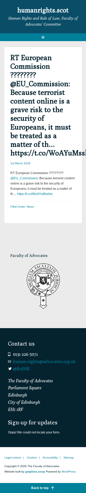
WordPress (69, 471)
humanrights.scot (43, 10)
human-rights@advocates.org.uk (44, 361)
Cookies (32, 457)
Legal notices (12, 457)
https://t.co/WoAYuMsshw (35, 194)
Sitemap (68, 457)
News (30, 206)
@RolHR (21, 368)
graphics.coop (35, 471)
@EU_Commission (24, 178)
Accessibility (50, 457)
